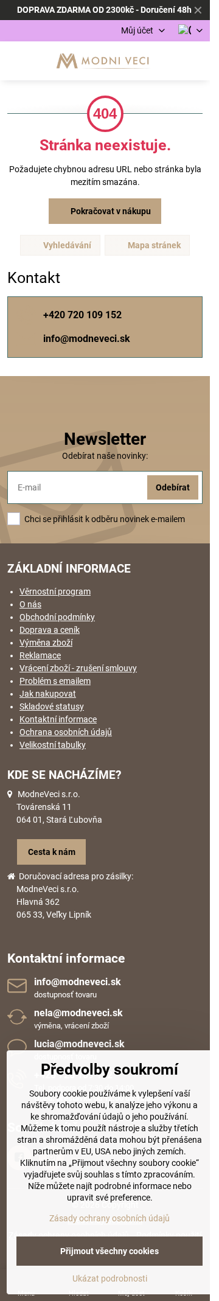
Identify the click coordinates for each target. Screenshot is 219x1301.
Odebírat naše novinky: (105, 456)
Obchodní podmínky (57, 617)
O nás (30, 604)
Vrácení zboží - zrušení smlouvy (78, 668)
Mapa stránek (153, 245)
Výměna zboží (45, 642)
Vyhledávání (66, 245)
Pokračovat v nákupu (110, 211)
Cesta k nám (51, 852)
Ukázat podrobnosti (109, 1278)
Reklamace (40, 655)
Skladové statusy (51, 706)
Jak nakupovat (47, 694)
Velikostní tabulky (52, 745)
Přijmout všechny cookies (109, 1251)
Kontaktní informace (58, 719)
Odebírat (173, 487)
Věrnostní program (55, 591)
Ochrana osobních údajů (65, 732)
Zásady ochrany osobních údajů (109, 1218)
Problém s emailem (55, 681)
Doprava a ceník (49, 630)
